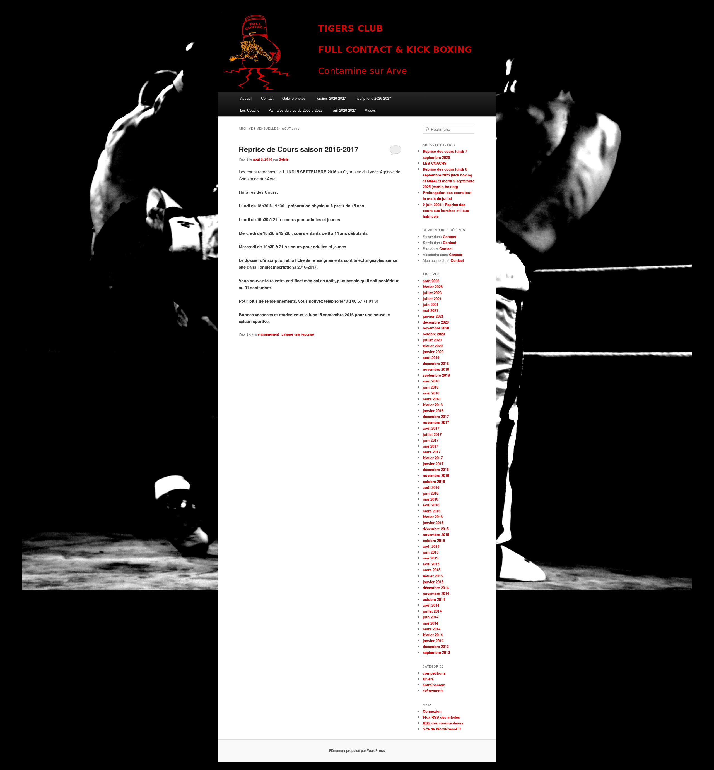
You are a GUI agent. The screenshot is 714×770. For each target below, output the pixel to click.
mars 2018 (431, 398)
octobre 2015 (434, 540)
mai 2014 (430, 623)
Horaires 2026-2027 (330, 98)
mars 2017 (431, 452)
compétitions (434, 673)
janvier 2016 (433, 522)
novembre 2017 (436, 422)
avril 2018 (431, 393)
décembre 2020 (436, 322)
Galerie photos (294, 98)
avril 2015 (431, 563)
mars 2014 (431, 629)
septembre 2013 (436, 652)
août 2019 (431, 357)
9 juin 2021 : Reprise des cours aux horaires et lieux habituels (446, 210)
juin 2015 (430, 552)
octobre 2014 (434, 599)
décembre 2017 (436, 416)
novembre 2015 (436, 534)
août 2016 (431, 487)
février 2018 (433, 404)
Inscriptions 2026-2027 (372, 98)
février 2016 (433, 516)
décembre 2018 (436, 363)
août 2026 (431, 280)
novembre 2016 (436, 475)
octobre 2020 (434, 333)
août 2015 (431, 546)
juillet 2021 (432, 298)
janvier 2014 (433, 640)
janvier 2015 (433, 581)
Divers (428, 678)
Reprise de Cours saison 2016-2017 (298, 149)
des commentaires (443, 723)
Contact (267, 98)
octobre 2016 (434, 481)
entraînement (268, 334)
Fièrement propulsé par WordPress (357, 750)
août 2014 (431, 605)
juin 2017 (430, 440)
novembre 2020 (436, 328)
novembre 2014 (436, 593)
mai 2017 (430, 446)
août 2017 (431, 428)
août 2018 (431, 381)
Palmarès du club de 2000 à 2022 (295, 110)
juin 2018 (430, 387)
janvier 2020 (433, 351)
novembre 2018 (436, 369)
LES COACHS (435, 163)
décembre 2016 (436, 469)
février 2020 (433, 345)
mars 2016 (431, 510)
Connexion (432, 711)
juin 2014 (430, 617)
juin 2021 (430, 304)
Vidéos (370, 110)
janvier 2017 (433, 463)
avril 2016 (431, 505)
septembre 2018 (436, 375)
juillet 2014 (432, 611)
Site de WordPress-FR (442, 728)
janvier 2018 (433, 410)
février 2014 (433, 634)
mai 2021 (430, 310)
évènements (433, 690)
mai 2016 (430, 499)
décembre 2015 (436, 528)
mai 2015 (430, 558)
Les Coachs (249, 110)
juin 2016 (430, 493)
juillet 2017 (432, 434)
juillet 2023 (432, 292)
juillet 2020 (432, 340)
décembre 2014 (436, 587)
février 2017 (433, 457)
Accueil (246, 98)
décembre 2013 (436, 646)
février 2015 (433, 575)
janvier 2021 (433, 316)
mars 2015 (431, 569)
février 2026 (433, 286)
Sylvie (284, 159)
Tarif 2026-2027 (343, 110)
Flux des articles (441, 717)
